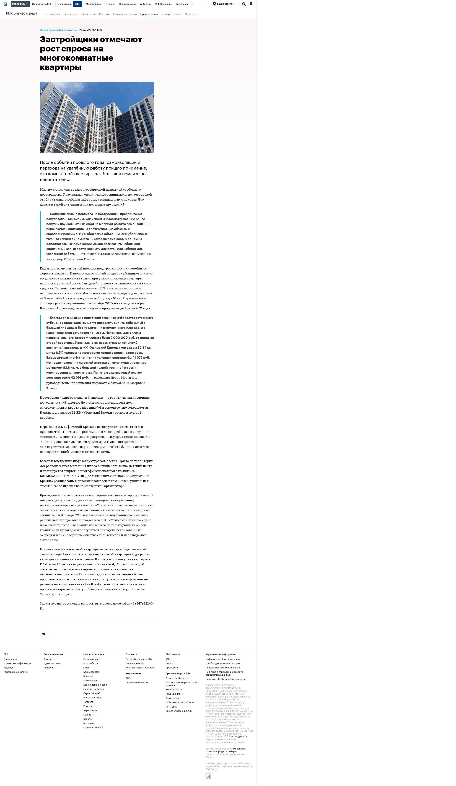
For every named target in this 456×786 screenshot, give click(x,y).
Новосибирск (91, 663)
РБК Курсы (171, 706)
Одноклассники (52, 663)
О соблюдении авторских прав (223, 663)
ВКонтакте (49, 658)
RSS (128, 677)
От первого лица (171, 14)
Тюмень (87, 705)
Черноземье (90, 710)
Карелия (88, 718)
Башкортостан (68, 30)
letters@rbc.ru (239, 736)
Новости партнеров (125, 14)
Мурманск (89, 723)
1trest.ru (97, 584)
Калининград (90, 680)
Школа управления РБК (179, 710)
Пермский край (91, 693)
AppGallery (172, 667)
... (193, 3)
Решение (104, 14)
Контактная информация (17, 663)
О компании (10, 658)
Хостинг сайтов (174, 689)
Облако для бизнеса (177, 677)
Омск (86, 667)
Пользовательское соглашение (223, 667)
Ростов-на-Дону (92, 697)
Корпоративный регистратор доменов (182, 683)
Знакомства (172, 697)
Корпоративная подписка (140, 667)
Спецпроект (70, 14)
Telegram (48, 667)
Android (170, 663)
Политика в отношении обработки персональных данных (225, 673)
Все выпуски (52, 14)
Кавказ (87, 714)
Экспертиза (88, 14)
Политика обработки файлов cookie (226, 678)
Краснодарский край (95, 684)
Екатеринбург (91, 658)
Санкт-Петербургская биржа (221, 751)
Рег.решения (173, 693)
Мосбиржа (239, 748)
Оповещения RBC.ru (137, 682)
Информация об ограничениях (223, 658)
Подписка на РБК (135, 663)
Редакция (9, 667)
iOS (168, 658)
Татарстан (88, 701)
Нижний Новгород (93, 688)
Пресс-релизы (149, 14)
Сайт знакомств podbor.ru (180, 702)
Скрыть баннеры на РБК (139, 658)
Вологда (88, 676)
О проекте (191, 14)
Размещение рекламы (16, 671)
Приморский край (93, 727)
